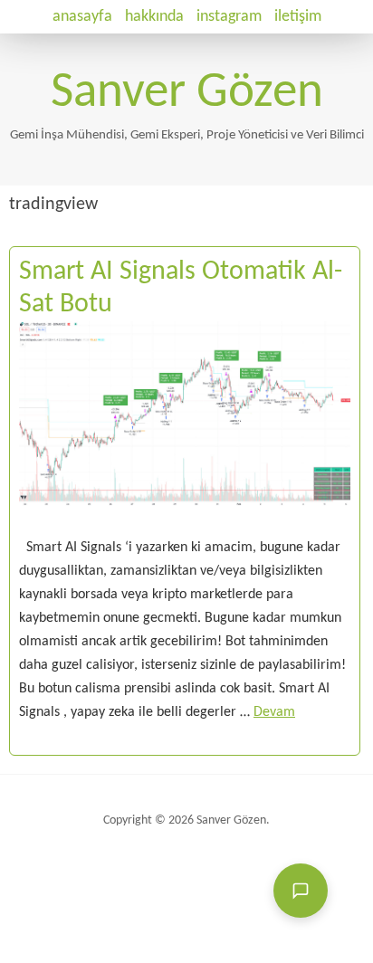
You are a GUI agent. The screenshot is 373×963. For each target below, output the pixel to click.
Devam (274, 712)
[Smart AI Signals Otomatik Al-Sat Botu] (184, 524)
